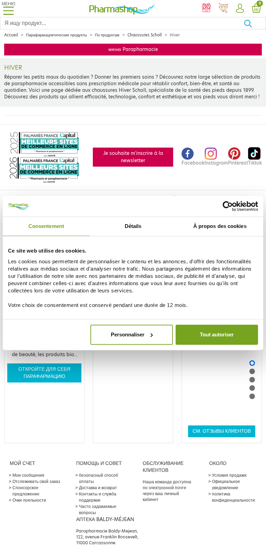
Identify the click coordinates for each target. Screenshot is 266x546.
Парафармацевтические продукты (56, 35)
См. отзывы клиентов (222, 431)
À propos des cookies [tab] (220, 226)
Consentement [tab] (46, 226)
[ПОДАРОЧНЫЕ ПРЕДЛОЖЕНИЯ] (206, 8)
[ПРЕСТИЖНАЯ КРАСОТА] (223, 8)
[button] (240, 8)
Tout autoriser (217, 334)
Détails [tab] (133, 226)
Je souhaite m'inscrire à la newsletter (133, 157)
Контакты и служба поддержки (97, 497)
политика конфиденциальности (233, 497)
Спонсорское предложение (25, 491)
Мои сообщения (28, 475)
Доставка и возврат (98, 488)
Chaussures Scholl (144, 35)
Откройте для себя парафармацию (44, 372)
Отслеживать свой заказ (36, 481)
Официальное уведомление (226, 484)
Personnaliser (127, 334)
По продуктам (107, 35)
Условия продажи (229, 475)
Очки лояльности (29, 500)
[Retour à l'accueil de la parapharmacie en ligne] (122, 8)
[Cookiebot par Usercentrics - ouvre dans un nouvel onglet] (227, 206)
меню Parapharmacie (133, 49)
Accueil (11, 35)
